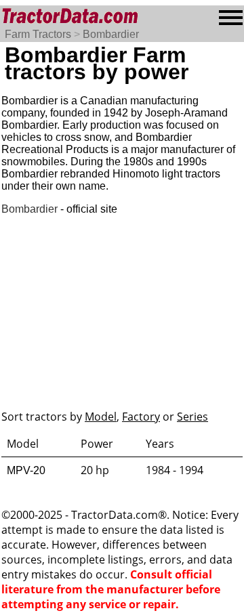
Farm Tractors (38, 34)
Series (192, 416)
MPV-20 (26, 470)
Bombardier (111, 34)
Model (101, 416)
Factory (141, 416)
